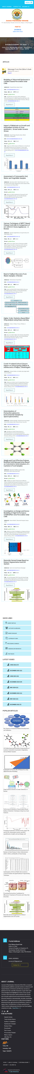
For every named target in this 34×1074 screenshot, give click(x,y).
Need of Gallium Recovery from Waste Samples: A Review (15, 275)
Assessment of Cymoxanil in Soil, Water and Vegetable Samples (16, 177)
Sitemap (5, 1065)
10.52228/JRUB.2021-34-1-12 (13, 187)
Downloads (7, 1028)
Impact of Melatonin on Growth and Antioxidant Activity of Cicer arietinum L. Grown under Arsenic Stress (17, 128)
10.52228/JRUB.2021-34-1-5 (13, 424)
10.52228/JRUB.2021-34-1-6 (13, 473)
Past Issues (10, 654)
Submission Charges (10, 1023)
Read (9, 73)
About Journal (7, 6)
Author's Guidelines (14, 628)
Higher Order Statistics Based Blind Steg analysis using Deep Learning (16, 319)
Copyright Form (13, 638)
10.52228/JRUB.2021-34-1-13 (13, 236)
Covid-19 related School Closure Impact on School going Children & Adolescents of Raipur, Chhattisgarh (17, 365)
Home (5, 1062)
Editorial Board (23, 1062)
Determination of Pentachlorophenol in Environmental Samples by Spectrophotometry (13, 414)
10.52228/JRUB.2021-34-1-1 (13, 89)
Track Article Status (10, 1019)
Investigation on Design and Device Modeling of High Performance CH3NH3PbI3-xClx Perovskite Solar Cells (16, 513)
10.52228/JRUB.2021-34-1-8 (13, 524)
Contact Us (17, 6)
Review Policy (8, 1026)
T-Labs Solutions (14, 1071)
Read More (9, 104)
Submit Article (11, 623)
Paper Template (12, 633)
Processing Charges (13, 643)
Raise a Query (8, 1035)
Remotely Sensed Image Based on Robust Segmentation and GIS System (16, 562)
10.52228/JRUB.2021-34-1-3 (13, 327)
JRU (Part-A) (25, 6)
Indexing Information (14, 648)
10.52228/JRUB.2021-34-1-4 (13, 375)
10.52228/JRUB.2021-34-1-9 (13, 570)
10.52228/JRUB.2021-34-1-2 (13, 282)
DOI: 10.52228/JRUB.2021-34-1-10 (14, 138)
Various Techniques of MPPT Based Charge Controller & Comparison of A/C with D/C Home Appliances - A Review (17, 226)
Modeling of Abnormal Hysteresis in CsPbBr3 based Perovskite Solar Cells (17, 81)
